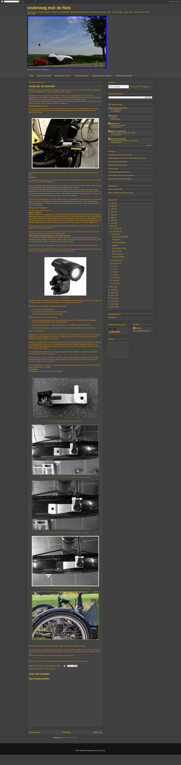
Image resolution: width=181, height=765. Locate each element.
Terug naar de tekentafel (120, 237)
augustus (116, 263)
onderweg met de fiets (49, 7)
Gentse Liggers (114, 168)
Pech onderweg (117, 254)
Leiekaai (113, 117)
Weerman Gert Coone (118, 139)
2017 (113, 287)
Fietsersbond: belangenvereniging (120, 179)
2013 (113, 298)
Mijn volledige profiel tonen (142, 331)
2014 (113, 295)
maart (115, 277)
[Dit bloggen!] (70, 666)
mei (114, 272)
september (116, 260)
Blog (31, 75)
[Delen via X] (72, 666)
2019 (113, 223)
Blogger (103, 750)
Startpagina (112, 317)
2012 (113, 301)
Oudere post (97, 732)
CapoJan (138, 328)
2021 (113, 217)
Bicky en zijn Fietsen (118, 131)
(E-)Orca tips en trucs (62, 75)
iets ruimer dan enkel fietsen (118, 161)
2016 (113, 290)
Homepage (66, 732)
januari (115, 283)
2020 (113, 220)
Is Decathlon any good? (118, 125)
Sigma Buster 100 (39, 668)
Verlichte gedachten (118, 242)
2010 (113, 307)
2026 (113, 203)
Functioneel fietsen (118, 257)
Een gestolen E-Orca (119, 248)
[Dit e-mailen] (68, 666)
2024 (113, 209)
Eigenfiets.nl (115, 123)
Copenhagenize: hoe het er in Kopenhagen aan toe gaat (127, 158)
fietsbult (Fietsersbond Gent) (118, 165)
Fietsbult (114, 116)
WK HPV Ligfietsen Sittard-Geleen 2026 (123, 133)
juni (114, 269)
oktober (115, 234)
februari (115, 280)
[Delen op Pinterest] (76, 666)
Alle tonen (149, 145)
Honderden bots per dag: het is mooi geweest (124, 140)
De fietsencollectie (81, 75)
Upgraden (115, 245)
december (116, 228)
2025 (113, 206)
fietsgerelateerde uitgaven (102, 75)
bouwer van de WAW (115, 189)
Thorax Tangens (50, 668)
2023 (113, 212)
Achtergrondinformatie (124, 75)
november (116, 231)
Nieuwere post (34, 732)
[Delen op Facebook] (74, 666)
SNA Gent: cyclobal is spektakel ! (119, 172)
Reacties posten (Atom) (70, 738)
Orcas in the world (43, 75)
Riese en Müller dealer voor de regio (121, 193)
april (114, 275)
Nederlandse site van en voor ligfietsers (122, 175)
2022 (113, 215)
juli (114, 266)
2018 (113, 226)
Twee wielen (116, 239)
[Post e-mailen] (64, 666)
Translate (145, 86)
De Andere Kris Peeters (119, 108)
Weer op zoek (116, 251)
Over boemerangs (116, 109)
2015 (113, 292)
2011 (112, 304)
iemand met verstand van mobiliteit (120, 155)
